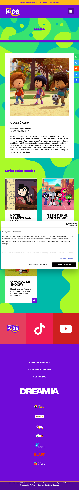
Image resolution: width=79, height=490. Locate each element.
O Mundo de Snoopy (50, 2)
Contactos (39, 377)
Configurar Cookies (52, 485)
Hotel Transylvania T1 (20, 218)
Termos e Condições (54, 483)
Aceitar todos (64, 265)
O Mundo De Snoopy (20, 283)
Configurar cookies (38, 265)
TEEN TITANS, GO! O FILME (57, 216)
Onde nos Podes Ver (39, 369)
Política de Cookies (37, 485)
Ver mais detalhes (66, 259)
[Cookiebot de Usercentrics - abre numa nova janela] (68, 224)
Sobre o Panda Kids (39, 362)
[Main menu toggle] (71, 11)
